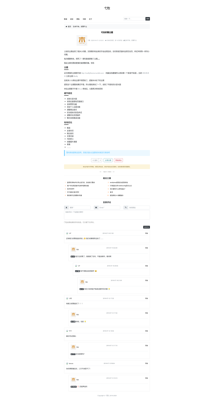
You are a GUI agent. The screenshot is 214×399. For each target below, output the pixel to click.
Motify (75, 76)
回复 (146, 233)
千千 (70, 331)
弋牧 (107, 8)
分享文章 (108, 160)
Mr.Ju (80, 88)
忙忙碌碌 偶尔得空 (73, 192)
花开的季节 (70, 189)
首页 (69, 26)
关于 (90, 19)
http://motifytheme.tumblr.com (92, 73)
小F (70, 233)
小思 (70, 298)
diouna (71, 363)
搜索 (147, 19)
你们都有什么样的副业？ (118, 189)
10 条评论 (119, 40)
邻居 (84, 19)
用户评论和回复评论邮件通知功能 (78, 186)
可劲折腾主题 (107, 32)
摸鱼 (78, 19)
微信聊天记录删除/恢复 (74, 195)
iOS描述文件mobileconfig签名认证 (121, 186)
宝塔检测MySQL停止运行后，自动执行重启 (81, 182)
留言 (71, 19)
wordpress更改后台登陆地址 (119, 182)
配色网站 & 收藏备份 (116, 195)
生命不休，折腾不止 (80, 26)
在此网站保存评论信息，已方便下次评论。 (80, 222)
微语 (65, 19)
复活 (111, 192)
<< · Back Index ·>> (107, 172)
